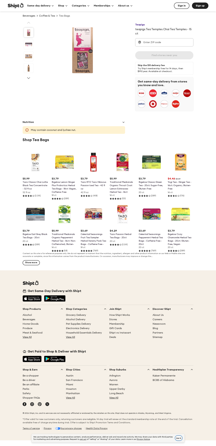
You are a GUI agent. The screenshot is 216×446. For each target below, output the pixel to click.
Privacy (48, 428)
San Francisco (74, 380)
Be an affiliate (31, 384)
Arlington (114, 375)
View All (27, 337)
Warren (113, 384)
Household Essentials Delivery (84, 332)
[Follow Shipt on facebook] (24, 404)
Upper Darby (117, 389)
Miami (69, 384)
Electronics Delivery (77, 328)
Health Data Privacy (97, 428)
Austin (69, 375)
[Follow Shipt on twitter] (47, 404)
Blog (155, 328)
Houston (71, 389)
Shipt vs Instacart (120, 332)
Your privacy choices (71, 428)
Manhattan (73, 393)
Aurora (113, 380)
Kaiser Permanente (164, 375)
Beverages (29, 319)
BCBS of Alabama (163, 380)
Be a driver (29, 380)
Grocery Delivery (76, 315)
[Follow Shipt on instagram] (32, 404)
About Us (158, 315)
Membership (116, 324)
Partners (158, 332)
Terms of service (31, 428)
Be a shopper (31, 375)
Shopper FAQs (31, 398)
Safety (27, 393)
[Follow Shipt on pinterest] (40, 404)
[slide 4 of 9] (28, 68)
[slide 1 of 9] (28, 32)
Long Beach (116, 393)
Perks (26, 389)
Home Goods (31, 324)
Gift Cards (115, 328)
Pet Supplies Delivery (78, 324)
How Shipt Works (119, 315)
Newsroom (159, 324)
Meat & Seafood (32, 332)
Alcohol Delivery (75, 319)
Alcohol (27, 315)
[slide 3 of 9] (28, 56)
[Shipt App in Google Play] (54, 298)
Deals (112, 337)
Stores (113, 319)
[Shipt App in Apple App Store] (32, 298)
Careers (157, 319)
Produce (27, 328)
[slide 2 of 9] (28, 44)
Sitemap (158, 337)
